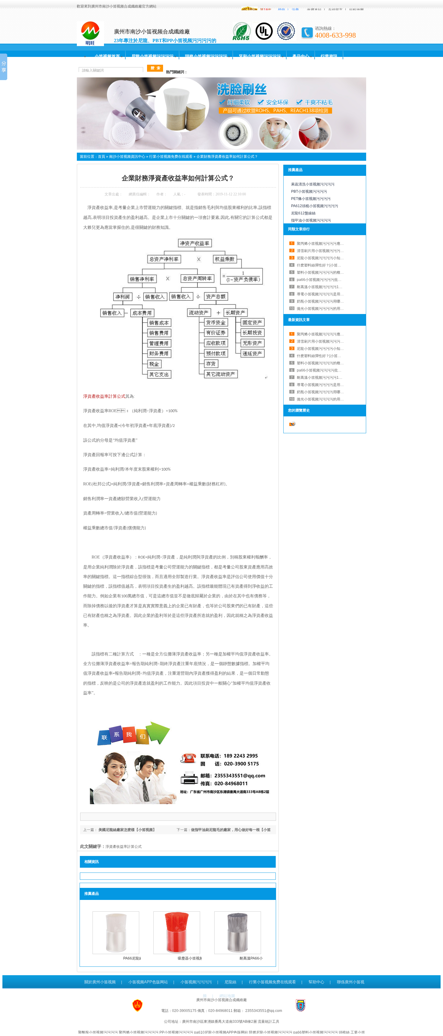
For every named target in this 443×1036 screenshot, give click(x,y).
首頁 (101, 156)
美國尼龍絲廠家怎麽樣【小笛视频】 (127, 830)
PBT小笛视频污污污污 (309, 191)
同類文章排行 (299, 229)
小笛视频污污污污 (196, 982)
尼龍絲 (230, 982)
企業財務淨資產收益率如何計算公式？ (227, 156)
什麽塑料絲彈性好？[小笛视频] (321, 265)
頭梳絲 (344, 1032)
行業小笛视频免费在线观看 (171, 156)
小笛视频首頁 (107, 56)
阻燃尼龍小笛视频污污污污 (270, 1032)
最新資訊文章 (299, 320)
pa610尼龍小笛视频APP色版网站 (221, 1032)
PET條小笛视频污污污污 (311, 199)
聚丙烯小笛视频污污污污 (139, 1032)
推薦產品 (295, 170)
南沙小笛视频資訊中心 (127, 156)
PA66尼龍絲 (133, 958)
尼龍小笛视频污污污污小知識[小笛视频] (328, 258)
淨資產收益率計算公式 (104, 396)
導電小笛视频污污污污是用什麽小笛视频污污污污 (336, 294)
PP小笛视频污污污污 (176, 1032)
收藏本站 (314, 10)
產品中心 (300, 56)
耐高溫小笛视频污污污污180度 (322, 287)
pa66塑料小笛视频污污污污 (315, 1032)
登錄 (281, 10)
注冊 (295, 10)
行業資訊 (329, 56)
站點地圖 (356, 10)
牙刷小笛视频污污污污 (260, 56)
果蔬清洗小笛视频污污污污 (313, 184)
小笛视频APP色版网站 (148, 982)
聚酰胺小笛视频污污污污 (98, 1032)
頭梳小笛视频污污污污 (206, 56)
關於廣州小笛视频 (100, 982)
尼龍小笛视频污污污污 (152, 56)
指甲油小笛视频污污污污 (311, 220)
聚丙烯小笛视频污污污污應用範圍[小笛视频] (332, 243)
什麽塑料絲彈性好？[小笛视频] (321, 356)
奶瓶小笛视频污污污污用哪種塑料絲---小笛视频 (335, 301)
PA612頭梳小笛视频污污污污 (314, 206)
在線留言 (335, 10)
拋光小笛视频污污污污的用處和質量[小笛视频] (334, 308)
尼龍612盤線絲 (303, 213)
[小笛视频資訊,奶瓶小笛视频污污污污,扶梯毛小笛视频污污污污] (221, 148)
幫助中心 (316, 982)
